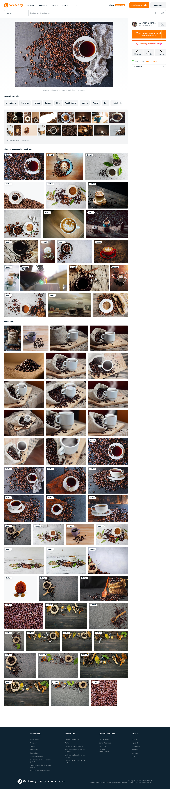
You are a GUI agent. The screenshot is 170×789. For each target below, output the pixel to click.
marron (85, 103)
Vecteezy (33, 743)
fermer (96, 103)
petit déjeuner (71, 103)
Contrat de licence (72, 739)
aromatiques (11, 103)
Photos (42, 5)
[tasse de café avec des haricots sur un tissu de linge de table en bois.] (21, 251)
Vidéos (53, 5)
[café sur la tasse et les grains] (64, 166)
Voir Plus (117, 130)
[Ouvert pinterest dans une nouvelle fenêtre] (52, 781)
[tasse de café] (22, 224)
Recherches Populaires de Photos (75, 756)
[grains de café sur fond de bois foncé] (26, 693)
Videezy (33, 746)
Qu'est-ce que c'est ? (152, 61)
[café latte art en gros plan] (47, 251)
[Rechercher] (156, 13)
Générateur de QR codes (40, 770)
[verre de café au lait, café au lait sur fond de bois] (108, 195)
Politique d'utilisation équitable (140, 783)
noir (58, 103)
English (134, 739)
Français (135, 753)
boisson (48, 103)
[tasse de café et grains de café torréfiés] (24, 166)
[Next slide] (124, 103)
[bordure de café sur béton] (70, 693)
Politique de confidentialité (117, 783)
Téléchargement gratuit (149, 34)
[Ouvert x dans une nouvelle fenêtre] (60, 781)
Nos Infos (102, 746)
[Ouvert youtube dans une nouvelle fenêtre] (63, 781)
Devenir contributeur (104, 751)
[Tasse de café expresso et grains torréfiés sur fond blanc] (24, 195)
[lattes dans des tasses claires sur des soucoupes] (11, 278)
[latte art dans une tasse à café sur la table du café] (63, 224)
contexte (25, 103)
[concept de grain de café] (104, 665)
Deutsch (135, 750)
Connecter (158, 5)
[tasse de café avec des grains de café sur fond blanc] (106, 166)
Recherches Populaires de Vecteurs (75, 751)
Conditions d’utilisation (98, 783)
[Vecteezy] (13, 5)
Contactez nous (105, 743)
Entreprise (34, 750)
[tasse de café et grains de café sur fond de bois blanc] (66, 195)
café (105, 103)
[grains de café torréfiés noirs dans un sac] (17, 534)
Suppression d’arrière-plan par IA (40, 766)
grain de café (117, 103)
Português (136, 746)
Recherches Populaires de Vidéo (75, 761)
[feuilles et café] (66, 616)
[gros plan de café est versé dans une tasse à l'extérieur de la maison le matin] (43, 278)
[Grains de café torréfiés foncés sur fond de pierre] (108, 616)
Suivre (162, 26)
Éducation (34, 753)
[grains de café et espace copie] (58, 665)
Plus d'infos (138, 67)
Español (135, 743)
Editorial (65, 5)
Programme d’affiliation (74, 746)
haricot (37, 103)
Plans (111, 5)
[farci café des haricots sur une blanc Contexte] (20, 588)
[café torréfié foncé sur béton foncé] (58, 588)
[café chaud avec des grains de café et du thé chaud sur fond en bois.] (119, 278)
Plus (75, 5)
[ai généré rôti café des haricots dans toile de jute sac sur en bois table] (12, 338)
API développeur (36, 756)
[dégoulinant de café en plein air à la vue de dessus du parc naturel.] (107, 224)
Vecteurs (30, 5)
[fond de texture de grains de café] (23, 616)
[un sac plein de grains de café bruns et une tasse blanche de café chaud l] (69, 338)
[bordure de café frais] (111, 641)
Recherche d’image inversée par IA (41, 761)
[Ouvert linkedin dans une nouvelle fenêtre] (48, 781)
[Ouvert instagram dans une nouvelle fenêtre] (45, 781)
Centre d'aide (104, 739)
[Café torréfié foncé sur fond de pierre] (20, 665)
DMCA (67, 743)
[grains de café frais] (43, 641)
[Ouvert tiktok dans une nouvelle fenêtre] (56, 781)
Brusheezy (34, 739)
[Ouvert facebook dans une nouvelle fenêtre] (41, 781)
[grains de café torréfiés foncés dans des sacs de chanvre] (108, 560)
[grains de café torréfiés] (74, 251)
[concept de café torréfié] (77, 641)
